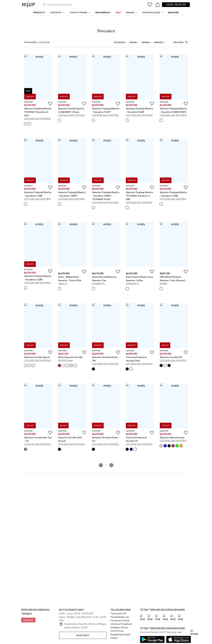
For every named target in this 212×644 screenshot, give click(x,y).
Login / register (176, 4)
